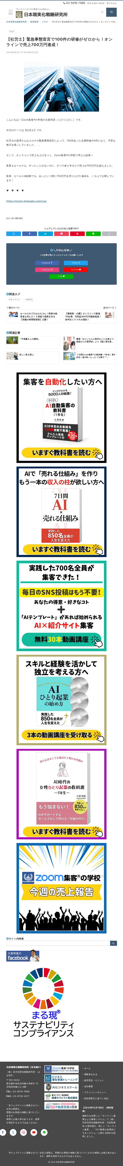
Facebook (46, 263)
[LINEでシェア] (93, 233)
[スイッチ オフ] (102, 12)
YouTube (75, 270)
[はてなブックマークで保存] (45, 233)
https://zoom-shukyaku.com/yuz (26, 201)
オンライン (15, 299)
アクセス (113, 3)
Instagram (46, 270)
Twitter (75, 263)
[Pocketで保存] (61, 233)
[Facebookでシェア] (29, 233)
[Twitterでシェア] (13, 233)
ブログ (11, 31)
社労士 (30, 299)
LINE (60, 276)
